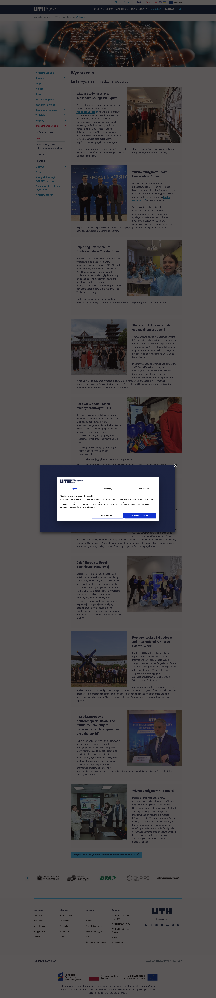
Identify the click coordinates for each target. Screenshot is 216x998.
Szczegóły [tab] (108, 489)
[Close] (175, 465)
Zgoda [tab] (74, 489)
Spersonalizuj (106, 515)
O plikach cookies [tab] (142, 489)
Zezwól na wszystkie (140, 515)
